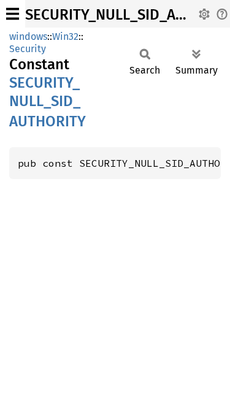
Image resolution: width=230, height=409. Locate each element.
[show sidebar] (12, 14)
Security (27, 49)
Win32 (65, 36)
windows (28, 36)
